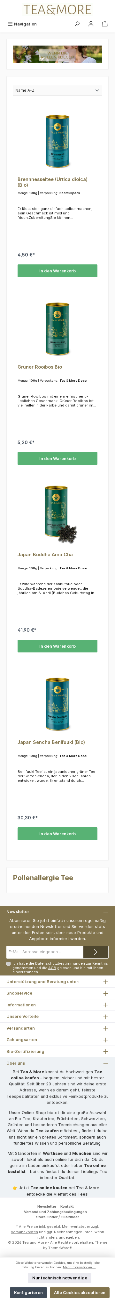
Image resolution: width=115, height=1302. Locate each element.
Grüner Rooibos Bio (40, 367)
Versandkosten (24, 1232)
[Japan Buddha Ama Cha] (57, 515)
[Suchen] (77, 24)
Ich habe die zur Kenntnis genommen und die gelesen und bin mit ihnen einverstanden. (60, 967)
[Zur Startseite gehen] (57, 9)
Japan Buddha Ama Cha (45, 554)
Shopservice (19, 993)
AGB (52, 968)
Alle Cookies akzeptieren (79, 1292)
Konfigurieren (28, 1292)
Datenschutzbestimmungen (60, 963)
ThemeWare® (60, 1248)
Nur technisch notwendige (59, 1278)
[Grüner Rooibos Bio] (57, 327)
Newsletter (46, 1206)
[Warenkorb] (105, 24)
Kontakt (67, 1206)
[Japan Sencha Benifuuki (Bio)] (57, 703)
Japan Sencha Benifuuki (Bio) (51, 742)
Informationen (21, 1005)
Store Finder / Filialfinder (57, 1217)
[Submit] (96, 952)
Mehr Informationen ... (79, 1267)
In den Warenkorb (57, 271)
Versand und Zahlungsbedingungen (55, 1212)
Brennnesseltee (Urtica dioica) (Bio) (53, 182)
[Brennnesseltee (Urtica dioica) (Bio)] (57, 140)
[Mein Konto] (91, 24)
